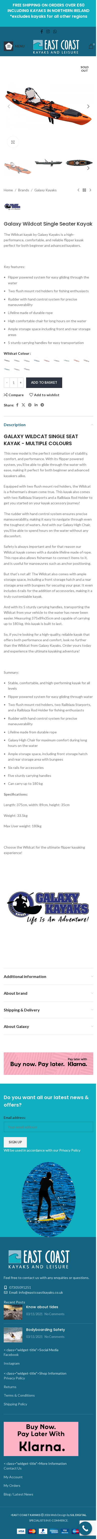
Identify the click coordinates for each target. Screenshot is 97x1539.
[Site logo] (57, 46)
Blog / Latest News (18, 1494)
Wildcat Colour (16, 353)
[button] (9, 106)
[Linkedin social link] (36, 405)
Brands (23, 190)
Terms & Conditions (19, 1395)
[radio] (7, 360)
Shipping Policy (15, 1404)
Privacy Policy (69, 1150)
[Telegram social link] (42, 405)
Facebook (11, 1354)
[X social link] (23, 405)
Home (8, 190)
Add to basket (44, 382)
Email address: (15, 1117)
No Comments (54, 1314)
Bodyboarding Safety (45, 1329)
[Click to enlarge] (13, 142)
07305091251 (20, 1287)
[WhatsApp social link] (54, 31)
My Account (13, 1477)
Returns (10, 1387)
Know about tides (42, 1306)
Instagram (12, 1363)
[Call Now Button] (85, 1528)
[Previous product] (78, 190)
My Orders (12, 1485)
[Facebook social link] (42, 31)
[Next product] (90, 190)
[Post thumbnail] (13, 1312)
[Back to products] (84, 190)
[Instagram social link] (48, 31)
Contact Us (13, 1468)
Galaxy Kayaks (45, 190)
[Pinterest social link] (30, 405)
